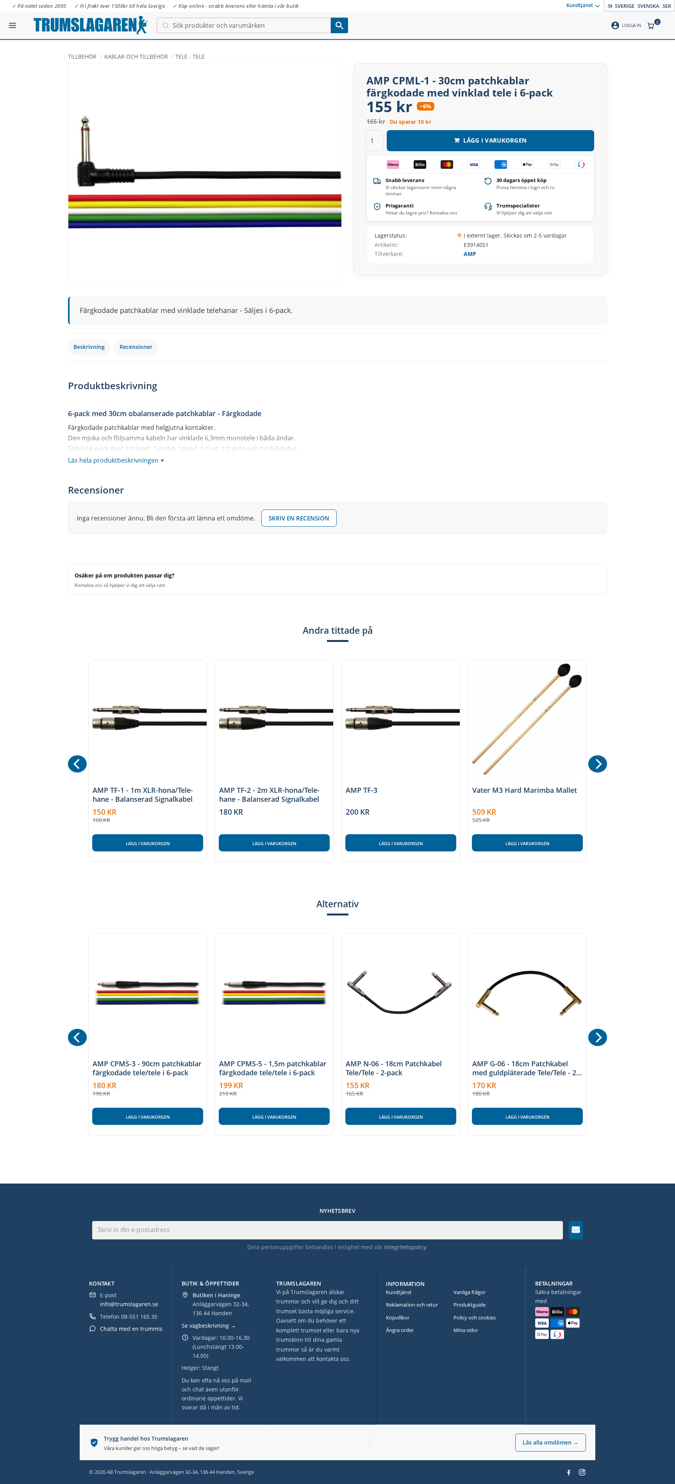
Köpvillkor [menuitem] (397, 1317)
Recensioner (136, 346)
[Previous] (77, 763)
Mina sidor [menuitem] (466, 1330)
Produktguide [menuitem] (470, 1304)
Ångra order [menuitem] (400, 1330)
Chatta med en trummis (131, 1328)
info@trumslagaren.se (129, 1304)
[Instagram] (582, 1472)
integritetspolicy (405, 1247)
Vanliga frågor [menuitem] (470, 1292)
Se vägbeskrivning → (209, 1325)
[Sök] (339, 25)
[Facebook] (569, 1472)
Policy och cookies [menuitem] (475, 1317)
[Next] (597, 763)
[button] (12, 22)
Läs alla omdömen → (551, 1442)
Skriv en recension (299, 518)
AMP (470, 253)
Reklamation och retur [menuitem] (412, 1304)
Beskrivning (89, 346)
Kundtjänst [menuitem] (579, 5)
